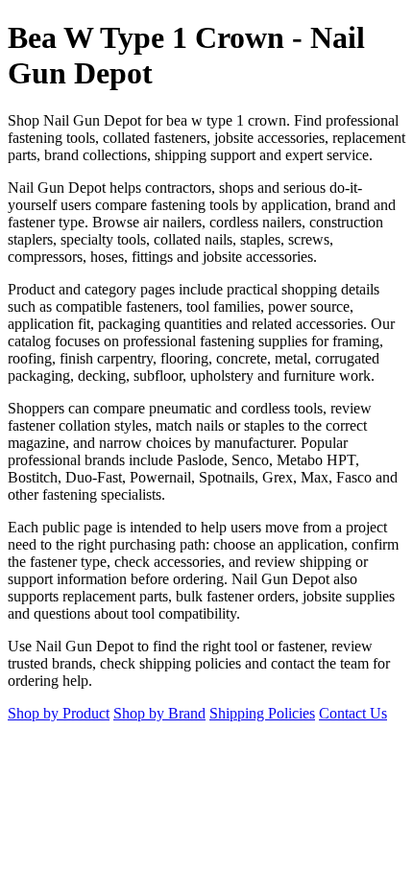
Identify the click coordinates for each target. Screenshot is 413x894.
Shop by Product (58, 713)
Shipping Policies (262, 713)
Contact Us (353, 713)
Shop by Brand (159, 713)
